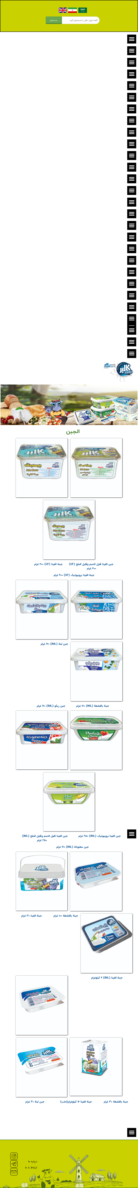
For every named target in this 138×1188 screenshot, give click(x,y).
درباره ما (32, 1161)
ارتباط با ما (31, 1167)
